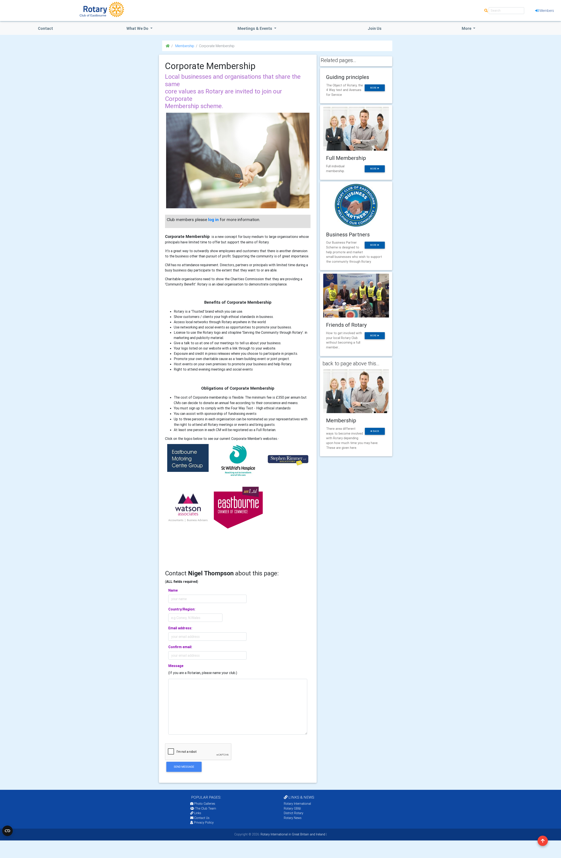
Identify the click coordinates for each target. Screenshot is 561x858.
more (373, 87)
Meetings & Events (255, 28)
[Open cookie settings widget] (7, 831)
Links (197, 813)
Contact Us (201, 818)
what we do (137, 28)
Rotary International (297, 804)
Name (173, 590)
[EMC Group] (188, 458)
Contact (45, 28)
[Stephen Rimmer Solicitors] (288, 460)
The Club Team (205, 808)
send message (184, 767)
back (375, 431)
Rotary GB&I (292, 808)
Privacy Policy (204, 822)
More (467, 28)
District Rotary (293, 813)
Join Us (375, 28)
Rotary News (293, 818)
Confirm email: (180, 647)
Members (547, 10)
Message (175, 666)
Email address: (180, 628)
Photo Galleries (204, 804)
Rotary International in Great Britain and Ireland (292, 834)
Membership (184, 46)
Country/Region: (181, 609)
